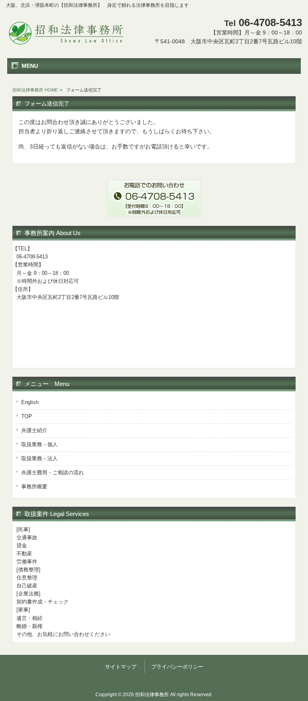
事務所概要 (34, 487)
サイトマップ (120, 667)
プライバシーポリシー (177, 667)
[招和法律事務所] (66, 45)
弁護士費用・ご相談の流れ (52, 472)
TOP (26, 416)
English (29, 402)
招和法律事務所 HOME (35, 89)
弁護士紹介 (34, 430)
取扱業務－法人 (39, 458)
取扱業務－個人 (39, 444)
